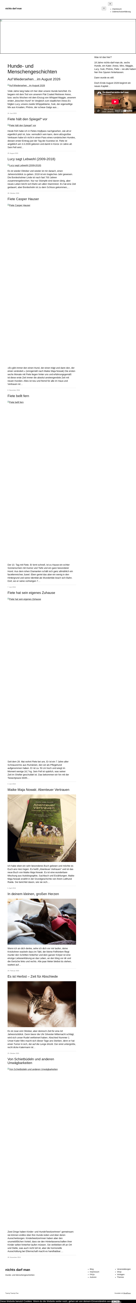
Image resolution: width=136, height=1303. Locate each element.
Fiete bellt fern (18, 396)
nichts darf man (13, 8)
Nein (117, 1301)
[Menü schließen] (110, 4)
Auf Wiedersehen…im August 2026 (34, 79)
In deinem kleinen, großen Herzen (33, 894)
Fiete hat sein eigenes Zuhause (31, 593)
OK (113, 1301)
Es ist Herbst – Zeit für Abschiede (33, 976)
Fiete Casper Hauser (23, 199)
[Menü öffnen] (104, 8)
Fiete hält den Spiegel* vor (27, 119)
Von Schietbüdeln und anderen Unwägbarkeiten (31, 1061)
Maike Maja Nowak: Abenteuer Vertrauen (38, 790)
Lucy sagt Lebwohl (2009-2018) (31, 159)
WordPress (127, 1293)
